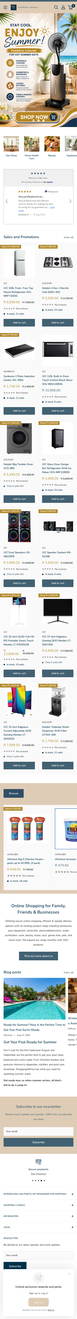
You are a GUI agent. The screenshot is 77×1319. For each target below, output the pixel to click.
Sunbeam (9, 371)
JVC (5, 283)
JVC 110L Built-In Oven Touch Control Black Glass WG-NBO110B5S (57, 380)
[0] (70, 7)
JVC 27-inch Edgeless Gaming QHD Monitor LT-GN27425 (56, 640)
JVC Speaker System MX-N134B (56, 554)
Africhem (12, 854)
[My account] (63, 7)
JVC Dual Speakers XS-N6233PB (17, 554)
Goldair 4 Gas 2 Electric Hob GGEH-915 (55, 290)
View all (68, 237)
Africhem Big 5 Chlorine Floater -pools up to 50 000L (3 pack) (26, 861)
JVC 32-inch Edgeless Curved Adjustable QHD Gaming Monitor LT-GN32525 (17, 732)
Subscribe (38, 1142)
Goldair (47, 283)
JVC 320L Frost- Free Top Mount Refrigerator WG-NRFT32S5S (18, 292)
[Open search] (56, 7)
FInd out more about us (38, 956)
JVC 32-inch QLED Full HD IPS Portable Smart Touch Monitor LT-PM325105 (19, 640)
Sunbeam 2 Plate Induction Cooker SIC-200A (19, 378)
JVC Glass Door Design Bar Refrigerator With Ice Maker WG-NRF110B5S (56, 468)
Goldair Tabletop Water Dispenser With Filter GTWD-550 (55, 730)
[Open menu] (5, 7)
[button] (7, 197)
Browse (13, 793)
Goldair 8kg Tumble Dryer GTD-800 (18, 466)
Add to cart (19, 322)
